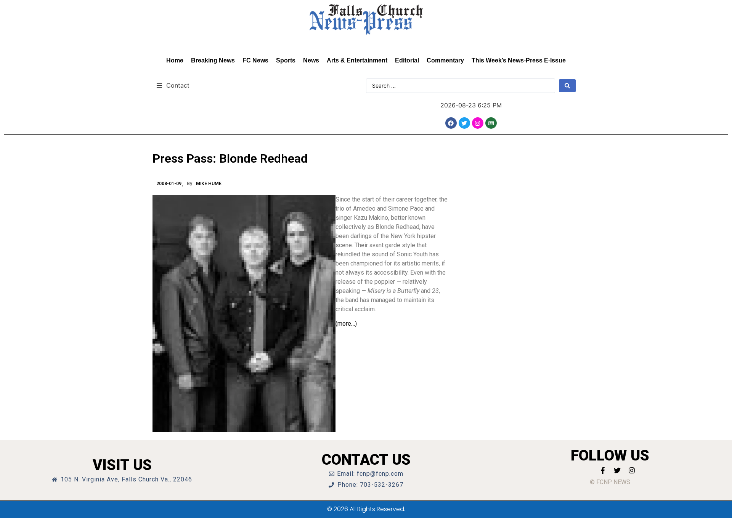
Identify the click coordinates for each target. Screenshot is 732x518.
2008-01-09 (168, 183)
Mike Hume (209, 183)
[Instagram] (477, 123)
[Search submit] (567, 85)
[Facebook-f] (602, 470)
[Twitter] (464, 123)
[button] (172, 85)
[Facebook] (451, 123)
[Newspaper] (491, 123)
